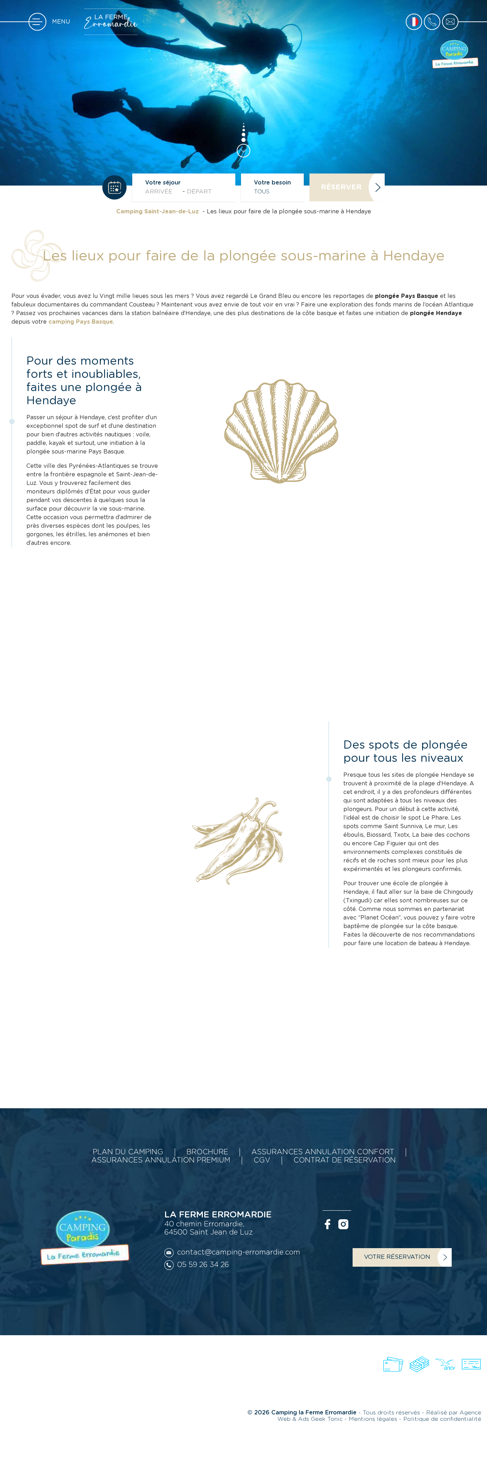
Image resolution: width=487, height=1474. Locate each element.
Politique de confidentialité (442, 1419)
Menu (61, 22)
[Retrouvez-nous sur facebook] (328, 1224)
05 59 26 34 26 (203, 1264)
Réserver (341, 187)
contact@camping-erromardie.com (238, 1252)
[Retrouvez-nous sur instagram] (343, 1224)
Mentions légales (374, 1419)
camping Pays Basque (80, 322)
